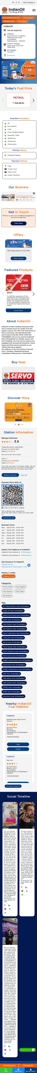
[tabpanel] (18, 70)
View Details (18, 258)
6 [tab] (23, 199)
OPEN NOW (11, 47)
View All (24, 475)
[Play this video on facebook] (10, 815)
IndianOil (10, 716)
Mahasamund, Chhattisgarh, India (14, 567)
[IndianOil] (13, 10)
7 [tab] (27, 199)
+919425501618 (13, 776)
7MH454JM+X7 (7, 564)
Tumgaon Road (8, 576)
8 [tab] (30, 199)
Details (18, 749)
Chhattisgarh (28, 18)
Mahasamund (9, 21)
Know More (18, 310)
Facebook (11, 55)
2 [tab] (18, 76)
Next (33, 100)
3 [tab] (22, 76)
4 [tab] (16, 199)
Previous (3, 100)
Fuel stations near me (11, 18)
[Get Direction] (29, 566)
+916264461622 (13, 737)
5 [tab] (20, 199)
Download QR (8, 518)
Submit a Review (10, 475)
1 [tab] (15, 76)
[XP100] (18, 282)
